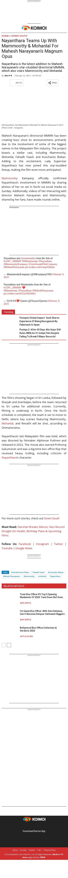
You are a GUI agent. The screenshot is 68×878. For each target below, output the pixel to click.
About (15, 850)
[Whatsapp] (15, 566)
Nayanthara (9, 457)
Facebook (25, 544)
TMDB (42, 857)
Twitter (58, 544)
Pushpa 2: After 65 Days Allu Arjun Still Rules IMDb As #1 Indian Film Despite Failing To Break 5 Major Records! (40, 333)
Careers (32, 850)
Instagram (42, 544)
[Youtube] (43, 826)
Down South (19, 35)
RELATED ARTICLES (14, 586)
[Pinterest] (34, 826)
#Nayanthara (45, 261)
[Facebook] (4, 566)
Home (5, 35)
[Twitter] (9, 566)
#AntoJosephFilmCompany (43, 264)
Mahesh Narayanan (11, 576)
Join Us (19, 82)
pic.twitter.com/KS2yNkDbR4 (19, 293)
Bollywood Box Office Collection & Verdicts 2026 (38, 629)
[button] (52, 82)
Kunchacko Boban (56, 572)
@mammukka (28, 258)
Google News (23, 548)
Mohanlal (7, 423)
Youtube (7, 548)
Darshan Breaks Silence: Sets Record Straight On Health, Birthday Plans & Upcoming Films (33, 531)
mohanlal (42, 576)
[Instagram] (29, 826)
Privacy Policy (49, 850)
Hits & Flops (26, 636)
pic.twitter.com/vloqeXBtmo (40, 267)
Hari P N (8, 75)
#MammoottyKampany (16, 264)
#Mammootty (31, 261)
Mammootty (10, 178)
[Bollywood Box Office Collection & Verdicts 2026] (10, 632)
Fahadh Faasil (38, 572)
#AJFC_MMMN (12, 261)
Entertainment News (20, 572)
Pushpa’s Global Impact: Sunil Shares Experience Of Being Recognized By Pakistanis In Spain (39, 321)
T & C (39, 850)
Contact (23, 850)
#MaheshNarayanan (14, 267)
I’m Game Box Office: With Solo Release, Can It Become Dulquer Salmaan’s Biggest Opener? (42, 612)
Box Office (25, 603)
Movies (55, 854)
